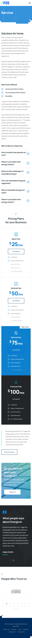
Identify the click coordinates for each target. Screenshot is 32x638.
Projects (13, 629)
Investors (26, 629)
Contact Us (21, 632)
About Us (6, 629)
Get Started (16, 251)
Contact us (12, 492)
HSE (19, 629)
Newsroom (12, 632)
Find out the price (9, 452)
